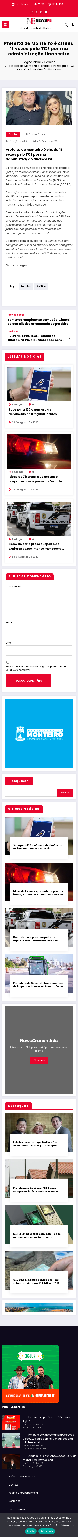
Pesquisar (18, 781)
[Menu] (5, 24)
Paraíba (13, 134)
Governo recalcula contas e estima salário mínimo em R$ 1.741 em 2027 (36, 1281)
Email (9, 642)
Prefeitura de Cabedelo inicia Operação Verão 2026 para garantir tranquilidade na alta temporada (48, 1438)
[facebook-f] (32, 12)
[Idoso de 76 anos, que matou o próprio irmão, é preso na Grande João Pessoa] (39, 451)
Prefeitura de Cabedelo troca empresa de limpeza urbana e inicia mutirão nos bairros (38, 984)
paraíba (33, 134)
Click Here (39, 1060)
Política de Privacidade (22, 1476)
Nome (9, 622)
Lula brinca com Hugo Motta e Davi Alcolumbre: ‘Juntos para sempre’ (35, 1143)
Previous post (16, 314)
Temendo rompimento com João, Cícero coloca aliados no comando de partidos (38, 322)
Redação (17, 404)
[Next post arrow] (69, 337)
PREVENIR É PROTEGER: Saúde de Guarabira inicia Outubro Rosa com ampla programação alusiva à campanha (35, 338)
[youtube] (46, 12)
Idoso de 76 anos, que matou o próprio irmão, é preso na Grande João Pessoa (35, 479)
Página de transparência (23, 1492)
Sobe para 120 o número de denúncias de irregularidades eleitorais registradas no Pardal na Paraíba (34, 411)
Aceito (31, 1531)
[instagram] (41, 12)
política (41, 134)
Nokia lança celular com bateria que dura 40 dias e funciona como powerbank (37, 1235)
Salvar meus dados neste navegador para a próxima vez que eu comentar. (37, 668)
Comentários (13, 586)
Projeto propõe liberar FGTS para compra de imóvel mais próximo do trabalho (36, 1189)
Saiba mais (46, 1531)
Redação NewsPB (18, 141)
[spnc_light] (73, 25)
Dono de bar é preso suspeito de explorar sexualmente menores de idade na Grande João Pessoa (36, 546)
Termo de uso (17, 1509)
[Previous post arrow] (69, 319)
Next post (13, 331)
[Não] (73, 1525)
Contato (13, 1484)
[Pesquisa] (66, 25)
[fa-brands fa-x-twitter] (36, 12)
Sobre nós (14, 1501)
